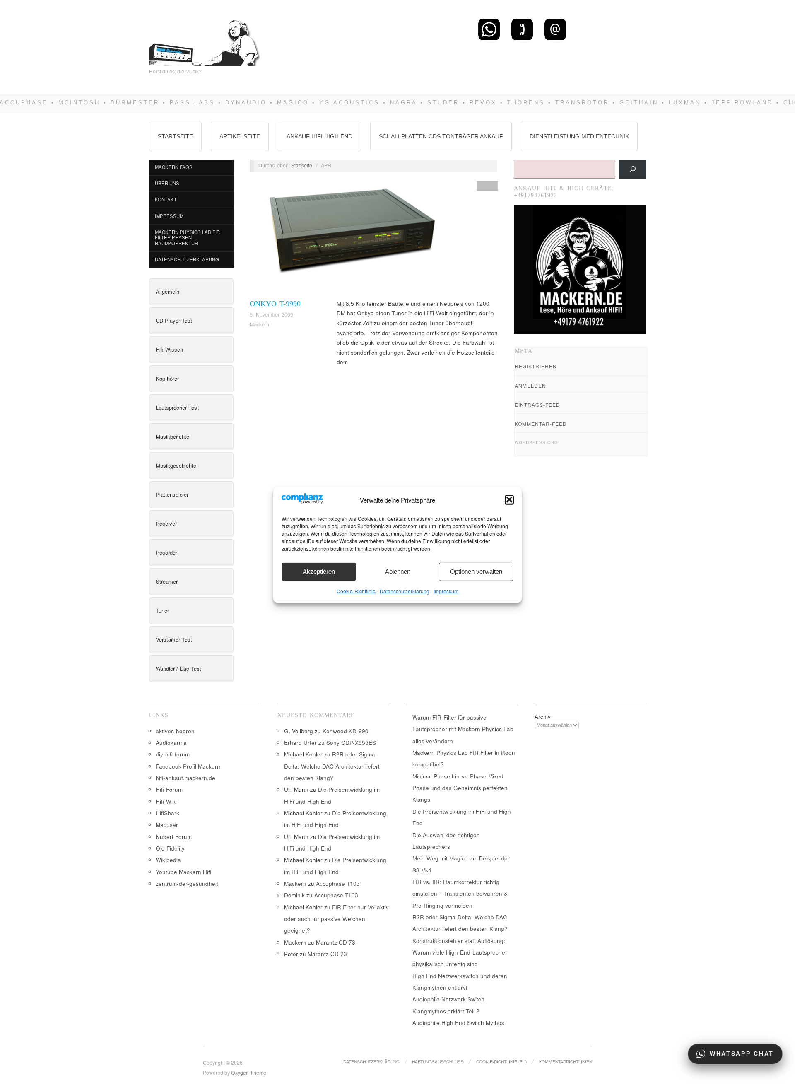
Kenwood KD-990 (346, 731)
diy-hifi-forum (173, 754)
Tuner (162, 610)
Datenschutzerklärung (404, 590)
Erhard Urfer (300, 743)
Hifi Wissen (169, 349)
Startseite (175, 136)
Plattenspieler (172, 494)
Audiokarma (171, 743)
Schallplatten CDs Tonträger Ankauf (441, 136)
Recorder (166, 552)
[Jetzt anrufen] (522, 29)
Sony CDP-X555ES (351, 743)
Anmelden (530, 385)
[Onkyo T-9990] (347, 239)
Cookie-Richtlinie (356, 590)
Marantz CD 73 (335, 942)
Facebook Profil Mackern (188, 766)
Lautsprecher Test (177, 407)
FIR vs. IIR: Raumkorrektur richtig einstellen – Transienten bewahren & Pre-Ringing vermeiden (460, 893)
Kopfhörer (167, 378)
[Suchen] (632, 169)
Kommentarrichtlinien (565, 1062)
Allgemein (167, 291)
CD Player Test (174, 320)
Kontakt (166, 199)
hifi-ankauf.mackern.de (185, 778)
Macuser (167, 825)
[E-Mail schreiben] (555, 29)
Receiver (166, 523)
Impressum (446, 590)
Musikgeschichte (176, 465)
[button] (509, 499)
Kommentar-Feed (541, 423)
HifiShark (167, 813)
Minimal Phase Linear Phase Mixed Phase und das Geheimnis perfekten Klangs (460, 788)
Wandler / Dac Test (178, 668)
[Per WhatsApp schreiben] (489, 29)
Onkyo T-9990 (275, 304)
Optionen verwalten (476, 571)
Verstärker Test (174, 639)
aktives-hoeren (175, 731)
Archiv (543, 716)
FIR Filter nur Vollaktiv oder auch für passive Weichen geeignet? (336, 919)
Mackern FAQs (174, 167)
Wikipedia (168, 860)
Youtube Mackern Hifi (183, 872)
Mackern (259, 324)
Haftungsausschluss (437, 1062)
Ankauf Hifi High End (319, 136)
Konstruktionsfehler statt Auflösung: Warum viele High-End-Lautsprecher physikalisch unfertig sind (459, 952)
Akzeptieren (319, 571)
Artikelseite (239, 136)
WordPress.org (536, 442)
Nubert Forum (174, 837)
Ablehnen (397, 571)
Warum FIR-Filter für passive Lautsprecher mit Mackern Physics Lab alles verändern (462, 729)
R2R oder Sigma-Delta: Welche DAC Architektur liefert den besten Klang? (332, 766)
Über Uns (167, 183)
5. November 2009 (271, 314)
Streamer (167, 581)
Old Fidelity (170, 848)
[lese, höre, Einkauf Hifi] (205, 39)
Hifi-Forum (169, 789)
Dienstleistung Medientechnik (579, 136)
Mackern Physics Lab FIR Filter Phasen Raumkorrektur (187, 238)
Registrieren (536, 366)
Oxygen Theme (248, 1072)
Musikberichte (172, 436)
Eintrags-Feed (537, 404)
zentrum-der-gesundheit (187, 883)
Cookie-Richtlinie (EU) (501, 1062)
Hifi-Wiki (166, 801)
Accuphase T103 (338, 883)
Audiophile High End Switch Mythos (458, 1023)
